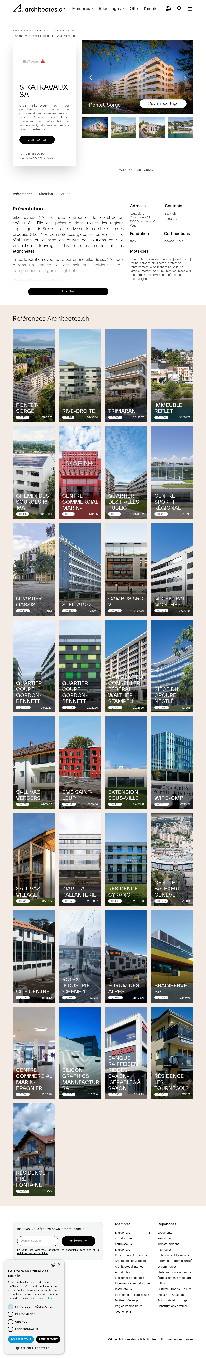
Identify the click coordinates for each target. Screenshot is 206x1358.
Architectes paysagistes (131, 1261)
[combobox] (53, 1265)
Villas (161, 1283)
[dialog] (34, 1307)
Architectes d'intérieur (129, 1266)
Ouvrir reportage (163, 104)
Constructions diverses (173, 1306)
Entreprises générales (129, 1278)
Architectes (122, 1272)
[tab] (23, 194)
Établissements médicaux (175, 1278)
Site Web (170, 213)
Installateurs (123, 1289)
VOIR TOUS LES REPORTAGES (137, 170)
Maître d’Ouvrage (126, 1300)
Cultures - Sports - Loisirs (174, 1289)
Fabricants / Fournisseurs (132, 1295)
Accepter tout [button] (21, 1339)
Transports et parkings (172, 1300)
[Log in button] (179, 9)
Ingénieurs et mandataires (132, 1283)
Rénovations (166, 1238)
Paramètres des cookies (177, 1339)
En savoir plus (43, 1298)
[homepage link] (39, 8)
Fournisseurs (123, 1244)
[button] (84, 8)
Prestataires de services (131, 1255)
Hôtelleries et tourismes (173, 1255)
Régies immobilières (128, 1306)
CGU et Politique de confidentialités (132, 1339)
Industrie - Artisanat (171, 1295)
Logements (165, 1232)
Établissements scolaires (174, 1272)
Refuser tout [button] (48, 1339)
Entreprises (122, 1249)
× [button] (58, 1264)
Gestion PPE (123, 1311)
